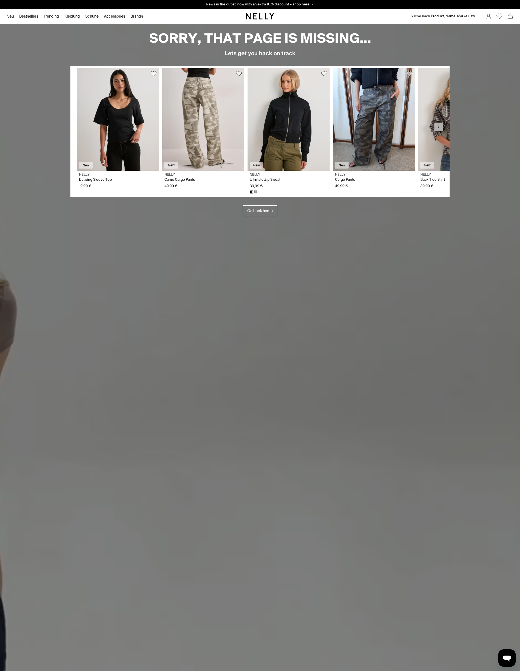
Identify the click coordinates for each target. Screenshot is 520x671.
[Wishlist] (499, 16)
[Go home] (260, 16)
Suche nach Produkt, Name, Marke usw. (442, 16)
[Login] (488, 16)
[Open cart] (510, 16)
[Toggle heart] (153, 73)
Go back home (260, 210)
